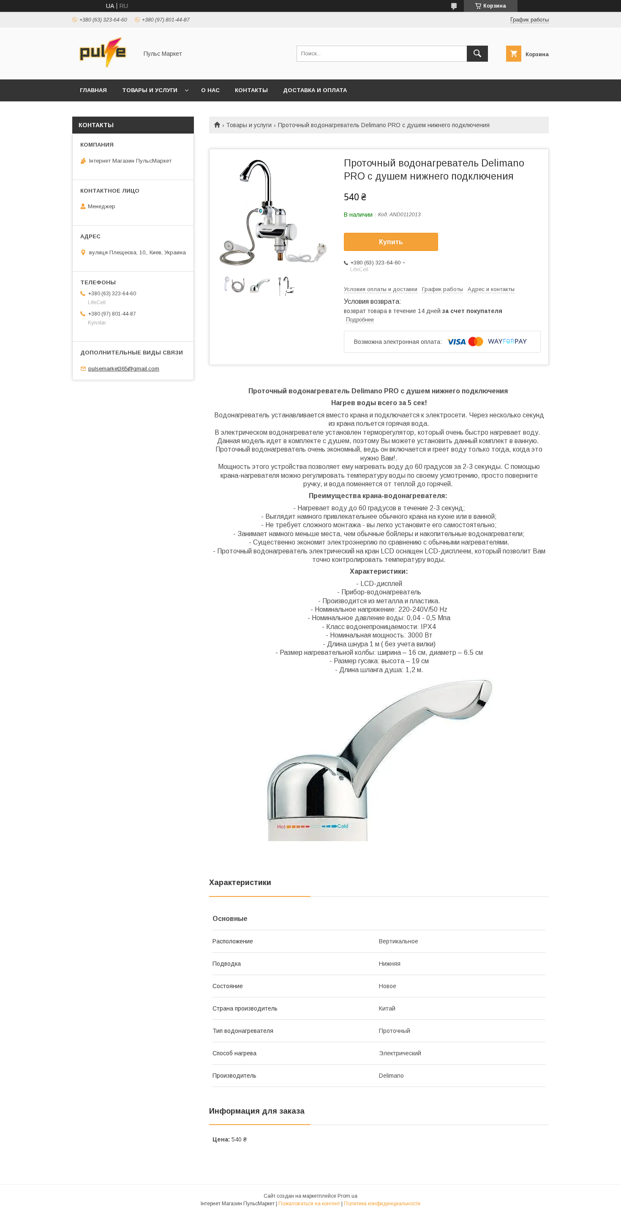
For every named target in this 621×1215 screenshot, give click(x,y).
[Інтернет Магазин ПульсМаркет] (102, 68)
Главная (93, 90)
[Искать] (477, 54)
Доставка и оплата (315, 90)
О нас (210, 90)
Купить (391, 241)
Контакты (251, 90)
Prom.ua (347, 1196)
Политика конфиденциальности (382, 1204)
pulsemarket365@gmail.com (123, 368)
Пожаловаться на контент (309, 1204)
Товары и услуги (149, 90)
